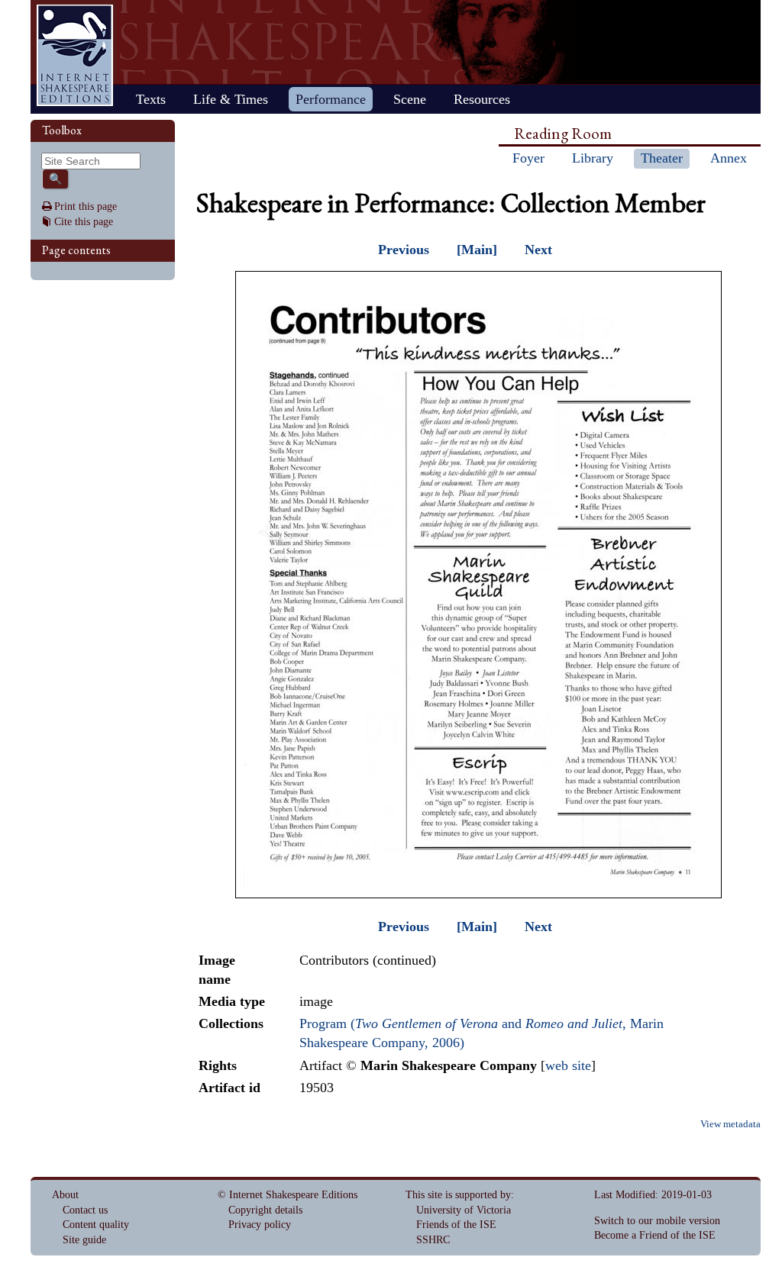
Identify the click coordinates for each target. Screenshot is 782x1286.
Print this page (85, 206)
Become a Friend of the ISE (655, 1235)
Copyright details (265, 1210)
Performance (331, 99)
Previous (403, 249)
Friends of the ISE (456, 1224)
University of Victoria (463, 1210)
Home (75, 55)
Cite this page (83, 221)
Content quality (96, 1224)
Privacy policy (259, 1224)
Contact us (85, 1210)
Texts (151, 99)
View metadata (730, 1124)
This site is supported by (458, 1195)
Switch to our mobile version (657, 1220)
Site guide (84, 1240)
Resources (482, 99)
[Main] (477, 249)
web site (568, 1065)
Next (538, 249)
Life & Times (230, 99)
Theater (662, 158)
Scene (409, 99)
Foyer (528, 158)
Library (592, 158)
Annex (728, 158)
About (65, 1195)
